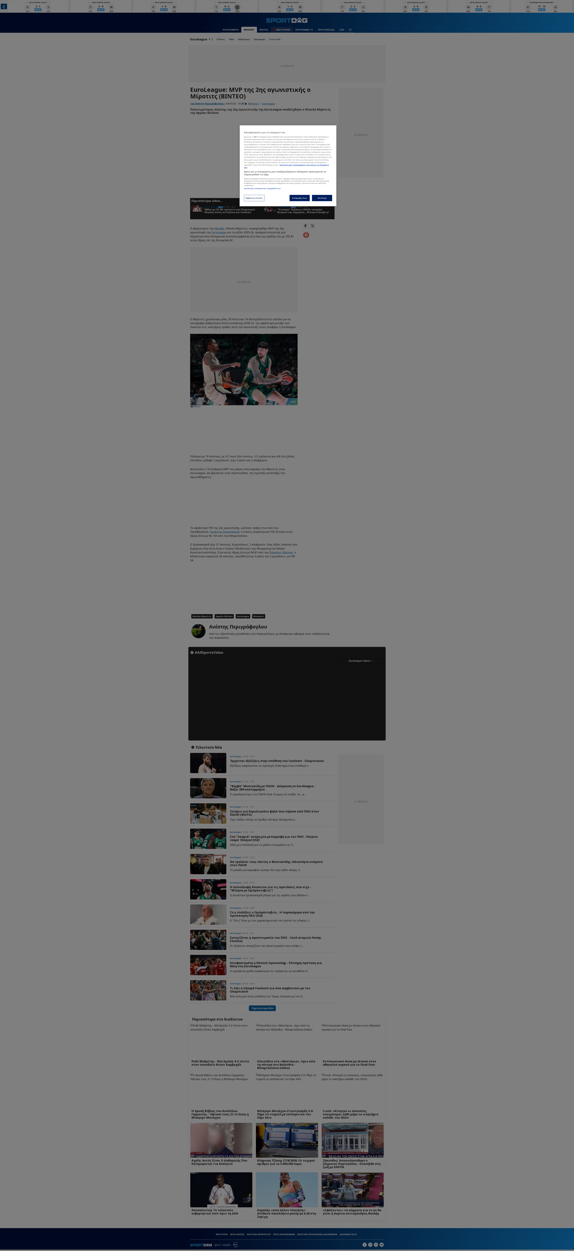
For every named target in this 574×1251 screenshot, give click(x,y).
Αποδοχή (322, 198)
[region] (288, 165)
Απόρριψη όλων (299, 198)
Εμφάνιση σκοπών (254, 198)
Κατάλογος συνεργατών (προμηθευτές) (262, 188)
